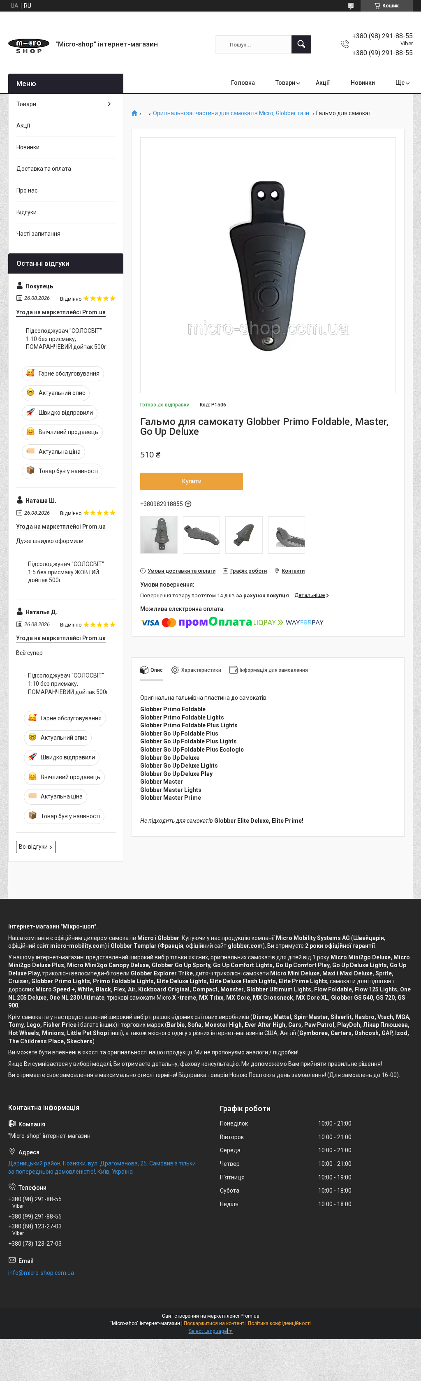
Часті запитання (38, 233)
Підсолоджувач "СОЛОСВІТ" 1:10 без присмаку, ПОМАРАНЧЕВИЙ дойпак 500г (66, 338)
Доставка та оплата (43, 168)
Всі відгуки (33, 846)
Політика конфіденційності (279, 1323)
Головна (243, 82)
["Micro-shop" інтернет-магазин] (28, 44)
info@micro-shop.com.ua (41, 1273)
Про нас (26, 190)
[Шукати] (301, 44)
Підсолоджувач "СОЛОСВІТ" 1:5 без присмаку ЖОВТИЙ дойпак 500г (66, 572)
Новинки (363, 82)
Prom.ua (250, 1316)
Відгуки (26, 212)
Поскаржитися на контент (214, 1323)
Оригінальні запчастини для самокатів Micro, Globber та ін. (231, 113)
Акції (323, 82)
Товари (285, 82)
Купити (191, 481)
